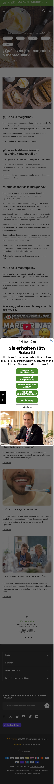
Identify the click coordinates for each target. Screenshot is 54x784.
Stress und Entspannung (26, 378)
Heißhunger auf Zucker (26, 385)
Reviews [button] (3, 397)
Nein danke (26, 407)
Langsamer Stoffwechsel (26, 371)
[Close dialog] (50, 340)
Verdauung (26, 400)
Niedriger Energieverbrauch (26, 393)
